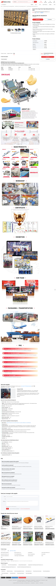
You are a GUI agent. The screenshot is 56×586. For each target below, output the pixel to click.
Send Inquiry (38, 19)
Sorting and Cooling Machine (5, 555)
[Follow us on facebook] (48, 577)
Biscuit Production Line (10, 422)
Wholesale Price (33, 580)
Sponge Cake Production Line (5, 554)
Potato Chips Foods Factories (37, 571)
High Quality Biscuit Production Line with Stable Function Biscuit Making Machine (6, 543)
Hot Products (10, 580)
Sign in (54, 2)
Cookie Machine (28, 422)
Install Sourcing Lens (23, 577)
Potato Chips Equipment (5, 573)
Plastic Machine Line (28, 571)
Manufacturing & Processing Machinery (8, 6)
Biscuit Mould (43, 554)
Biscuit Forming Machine (31, 554)
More (1, 574)
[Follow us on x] (49, 577)
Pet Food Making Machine (17, 554)
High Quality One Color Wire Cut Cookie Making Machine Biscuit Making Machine (49, 543)
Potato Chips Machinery (46, 571)
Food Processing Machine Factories (19, 571)
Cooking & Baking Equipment (22, 564)
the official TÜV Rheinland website (26, 386)
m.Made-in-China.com (30, 581)
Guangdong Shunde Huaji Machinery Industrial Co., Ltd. (42, 11)
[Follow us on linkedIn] (54, 577)
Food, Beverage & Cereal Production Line (32, 6)
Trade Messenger (15, 577)
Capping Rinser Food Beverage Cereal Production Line (35, 564)
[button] (32, 1)
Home (1, 6)
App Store (3, 577)
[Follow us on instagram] (50, 577)
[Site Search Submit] (35, 2)
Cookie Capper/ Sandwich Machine (19, 555)
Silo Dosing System (30, 555)
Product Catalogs (13, 550)
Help (40, 4)
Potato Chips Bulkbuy (29, 573)
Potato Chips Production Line (46, 552)
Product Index (43, 580)
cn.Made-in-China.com (36, 581)
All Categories (4, 4)
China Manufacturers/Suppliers (21, 580)
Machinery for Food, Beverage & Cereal (20, 6)
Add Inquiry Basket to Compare (16, 32)
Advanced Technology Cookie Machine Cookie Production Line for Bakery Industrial (39, 543)
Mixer (42, 555)
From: (5, 496)
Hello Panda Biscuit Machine (5, 552)
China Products (14, 580)
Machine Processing (9, 571)
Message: (4, 501)
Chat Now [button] (50, 19)
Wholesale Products (28, 580)
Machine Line (3, 571)
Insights (46, 580)
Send (7, 508)
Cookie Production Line (17, 422)
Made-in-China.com (24, 581)
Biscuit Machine (23, 422)
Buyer (36, 4)
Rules (54, 4)
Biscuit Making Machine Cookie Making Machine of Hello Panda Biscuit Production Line (27, 543)
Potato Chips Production (20, 573)
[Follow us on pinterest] (53, 577)
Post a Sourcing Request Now (25, 508)
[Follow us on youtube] (52, 577)
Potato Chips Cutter (12, 573)
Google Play (8, 577)
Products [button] (15, 1)
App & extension (45, 4)
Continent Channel (38, 580)
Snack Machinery (4, 564)
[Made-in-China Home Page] (5, 2)
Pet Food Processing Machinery (12, 564)
